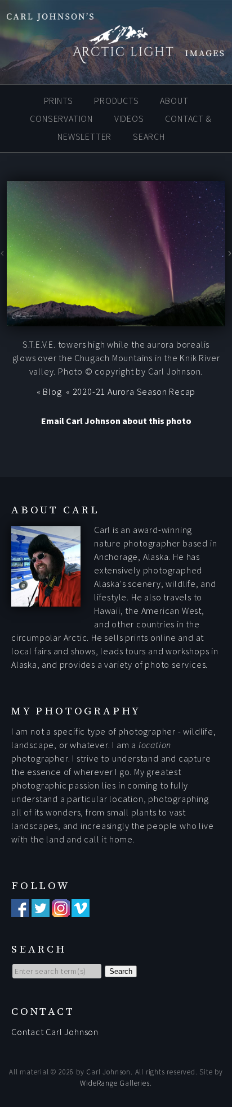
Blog (52, 391)
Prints (58, 100)
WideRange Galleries (114, 1083)
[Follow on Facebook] (20, 910)
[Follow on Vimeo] (81, 910)
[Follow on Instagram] (61, 910)
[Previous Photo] (3, 255)
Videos (129, 118)
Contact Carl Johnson (55, 1031)
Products (116, 100)
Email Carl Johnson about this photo (116, 420)
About (174, 100)
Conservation (61, 118)
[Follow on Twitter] (41, 910)
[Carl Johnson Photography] (116, 57)
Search (149, 136)
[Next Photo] (228, 255)
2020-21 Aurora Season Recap (134, 391)
